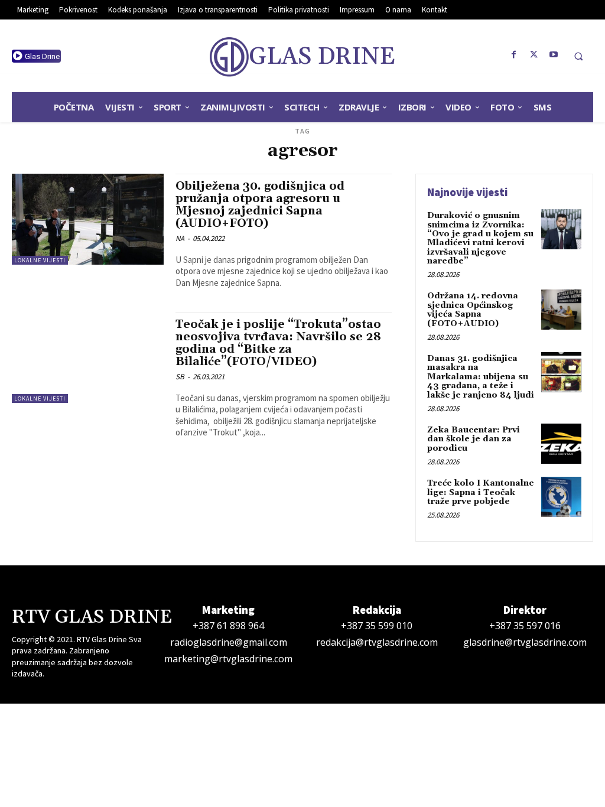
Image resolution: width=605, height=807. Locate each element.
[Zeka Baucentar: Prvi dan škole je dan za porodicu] (561, 444)
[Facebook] (514, 55)
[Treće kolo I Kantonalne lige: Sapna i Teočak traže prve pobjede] (561, 497)
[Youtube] (554, 55)
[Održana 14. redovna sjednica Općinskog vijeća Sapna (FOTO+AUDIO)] (561, 309)
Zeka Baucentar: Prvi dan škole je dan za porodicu (473, 439)
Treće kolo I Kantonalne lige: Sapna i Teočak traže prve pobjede (480, 492)
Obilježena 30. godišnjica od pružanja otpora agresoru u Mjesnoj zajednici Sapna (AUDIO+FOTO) (259, 204)
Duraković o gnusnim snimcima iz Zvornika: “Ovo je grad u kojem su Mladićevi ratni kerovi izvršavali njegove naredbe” (480, 238)
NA (179, 238)
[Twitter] (534, 55)
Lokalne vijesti (40, 260)
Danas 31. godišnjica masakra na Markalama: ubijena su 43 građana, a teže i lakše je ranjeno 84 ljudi (480, 377)
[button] (578, 56)
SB (179, 377)
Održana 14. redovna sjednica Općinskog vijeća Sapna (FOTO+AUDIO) (472, 309)
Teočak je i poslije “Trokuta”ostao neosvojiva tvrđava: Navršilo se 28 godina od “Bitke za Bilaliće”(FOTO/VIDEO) (278, 343)
